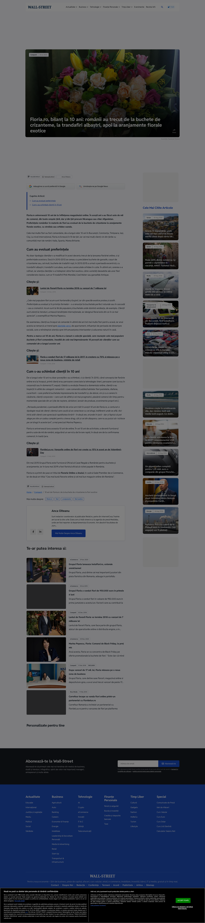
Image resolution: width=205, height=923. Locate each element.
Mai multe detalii (19, 901)
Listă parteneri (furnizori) (98, 905)
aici (27, 912)
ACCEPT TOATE (183, 900)
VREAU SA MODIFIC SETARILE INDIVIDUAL (182, 908)
